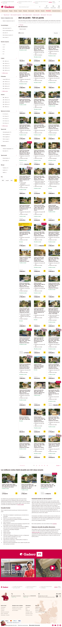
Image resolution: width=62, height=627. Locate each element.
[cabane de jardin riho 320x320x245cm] (44, 138)
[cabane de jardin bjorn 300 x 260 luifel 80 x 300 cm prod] (44, 326)
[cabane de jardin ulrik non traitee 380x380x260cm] (44, 87)
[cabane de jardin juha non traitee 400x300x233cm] (44, 193)
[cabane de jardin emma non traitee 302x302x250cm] (59, 138)
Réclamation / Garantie (5, 615)
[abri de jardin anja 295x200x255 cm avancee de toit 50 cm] (60, 405)
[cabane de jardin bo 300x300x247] (59, 87)
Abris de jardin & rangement (16, 14)
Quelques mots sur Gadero (17, 605)
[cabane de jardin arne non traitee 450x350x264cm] (30, 296)
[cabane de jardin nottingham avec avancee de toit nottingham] (59, 296)
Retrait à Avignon (38, 610)
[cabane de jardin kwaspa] (59, 352)
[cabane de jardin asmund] (30, 193)
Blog (26, 608)
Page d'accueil (6, 14)
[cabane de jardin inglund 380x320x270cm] (30, 405)
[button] (37, 6)
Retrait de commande (5, 612)
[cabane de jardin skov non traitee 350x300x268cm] (44, 113)
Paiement (2, 608)
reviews (53, 2)
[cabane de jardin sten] (44, 352)
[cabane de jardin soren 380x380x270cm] (44, 164)
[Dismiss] (19, 622)
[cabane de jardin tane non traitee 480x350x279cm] (59, 431)
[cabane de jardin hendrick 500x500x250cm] (44, 431)
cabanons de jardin (36, 532)
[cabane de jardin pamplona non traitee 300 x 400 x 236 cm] (30, 87)
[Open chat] (3, 623)
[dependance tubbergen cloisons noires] (44, 378)
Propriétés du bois (29, 613)
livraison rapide (20, 504)
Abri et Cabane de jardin (27, 14)
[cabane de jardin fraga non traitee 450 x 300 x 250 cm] (59, 60)
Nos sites (37, 605)
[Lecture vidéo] (17, 568)
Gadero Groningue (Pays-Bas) (40, 612)
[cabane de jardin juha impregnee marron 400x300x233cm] (59, 193)
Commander (3, 607)
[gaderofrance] (53, 625)
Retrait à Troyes (38, 608)
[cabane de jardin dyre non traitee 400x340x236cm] (59, 326)
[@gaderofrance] (55, 625)
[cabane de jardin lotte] (44, 271)
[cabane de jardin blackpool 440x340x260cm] (59, 220)
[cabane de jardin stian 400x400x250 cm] (44, 220)
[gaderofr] (58, 625)
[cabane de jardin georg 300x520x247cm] (30, 113)
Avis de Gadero (15, 610)
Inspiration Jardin (29, 612)
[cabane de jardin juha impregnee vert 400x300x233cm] (30, 326)
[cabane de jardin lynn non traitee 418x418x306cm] (59, 271)
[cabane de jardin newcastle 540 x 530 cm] (44, 296)
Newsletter (28, 607)
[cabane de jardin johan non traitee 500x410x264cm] (45, 245)
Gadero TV (28, 610)
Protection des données (16, 608)
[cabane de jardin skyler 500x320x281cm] (59, 378)
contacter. (55, 523)
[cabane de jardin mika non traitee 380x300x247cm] (59, 113)
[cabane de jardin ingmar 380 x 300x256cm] (30, 138)
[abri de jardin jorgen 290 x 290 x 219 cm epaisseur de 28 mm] (59, 164)
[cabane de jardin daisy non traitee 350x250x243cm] (30, 457)
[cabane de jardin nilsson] (59, 245)
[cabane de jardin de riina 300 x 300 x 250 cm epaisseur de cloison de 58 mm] (44, 405)
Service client (3, 605)
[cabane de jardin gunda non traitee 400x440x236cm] (30, 352)
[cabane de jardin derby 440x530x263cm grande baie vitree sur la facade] (30, 245)
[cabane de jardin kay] (59, 457)
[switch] (1, 21)
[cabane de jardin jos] (30, 271)
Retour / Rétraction (4, 613)
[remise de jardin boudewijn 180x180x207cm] (30, 60)
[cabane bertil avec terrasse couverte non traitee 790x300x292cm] (44, 60)
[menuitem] (4, 10)
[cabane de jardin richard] (30, 378)
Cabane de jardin (36, 14)
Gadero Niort (37, 607)
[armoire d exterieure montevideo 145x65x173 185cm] (30, 431)
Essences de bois (29, 615)
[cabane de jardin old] (1, 14)
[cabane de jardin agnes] (30, 220)
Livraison (2, 610)
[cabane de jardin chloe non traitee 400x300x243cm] (44, 457)
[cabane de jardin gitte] (30, 164)
